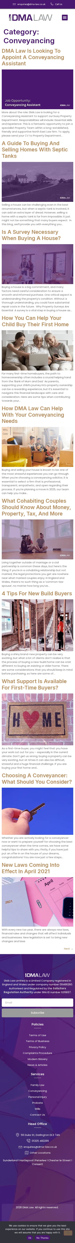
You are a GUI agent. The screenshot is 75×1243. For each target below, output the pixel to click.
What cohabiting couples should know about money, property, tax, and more (36, 507)
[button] (65, 17)
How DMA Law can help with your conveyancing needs (33, 414)
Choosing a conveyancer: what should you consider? (37, 778)
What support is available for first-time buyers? (34, 684)
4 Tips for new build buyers (37, 593)
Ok (29, 1237)
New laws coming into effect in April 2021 (30, 868)
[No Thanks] (68, 1233)
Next (68, 948)
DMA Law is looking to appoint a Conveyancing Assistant (33, 57)
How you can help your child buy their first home (35, 321)
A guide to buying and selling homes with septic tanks (35, 149)
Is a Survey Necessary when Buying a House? (32, 235)
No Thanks (42, 1237)
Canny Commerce (44, 1217)
